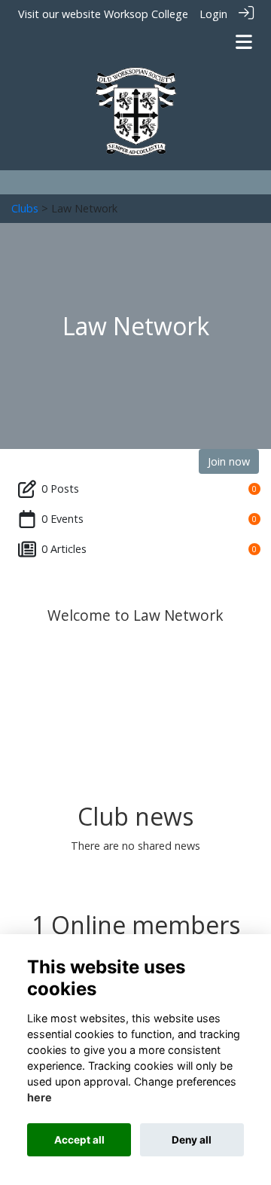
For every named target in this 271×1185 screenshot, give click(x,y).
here (39, 1097)
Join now (229, 461)
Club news (135, 816)
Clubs (24, 208)
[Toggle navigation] (244, 42)
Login (213, 14)
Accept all (79, 1140)
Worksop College (146, 14)
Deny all (192, 1140)
